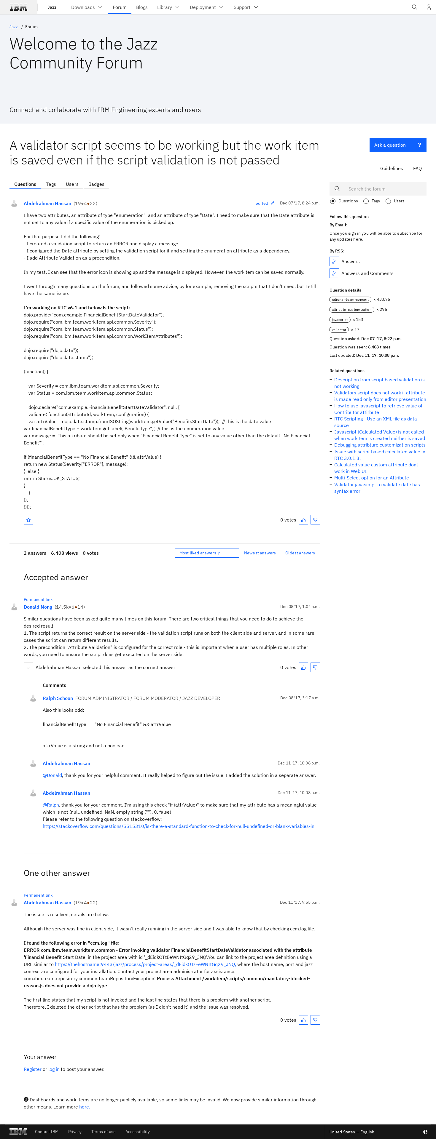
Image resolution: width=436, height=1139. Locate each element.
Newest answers (260, 553)
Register (33, 1069)
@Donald (52, 775)
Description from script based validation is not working (379, 383)
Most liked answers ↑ (199, 553)
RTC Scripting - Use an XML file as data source (375, 422)
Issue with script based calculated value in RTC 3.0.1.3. (379, 455)
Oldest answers (300, 553)
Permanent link (38, 599)
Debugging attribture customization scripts (380, 445)
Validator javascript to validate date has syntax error (377, 487)
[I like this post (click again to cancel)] (303, 519)
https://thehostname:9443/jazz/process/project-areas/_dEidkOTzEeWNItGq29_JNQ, (145, 964)
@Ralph (51, 805)
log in (54, 1069)
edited (262, 203)
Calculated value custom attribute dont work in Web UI (376, 468)
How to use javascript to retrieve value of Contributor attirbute (378, 409)
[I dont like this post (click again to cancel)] (315, 519)
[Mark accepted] (28, 667)
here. (84, 1107)
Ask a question (390, 145)
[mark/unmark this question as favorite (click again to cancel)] (28, 519)
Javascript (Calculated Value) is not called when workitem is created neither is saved (379, 435)
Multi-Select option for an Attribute (371, 478)
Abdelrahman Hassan (47, 203)
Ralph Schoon (58, 698)
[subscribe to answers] (334, 261)
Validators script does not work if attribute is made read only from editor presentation (380, 396)
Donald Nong (38, 607)
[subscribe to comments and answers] (334, 273)
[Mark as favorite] (28, 519)
